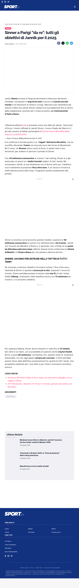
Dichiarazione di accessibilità (52, 567)
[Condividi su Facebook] (58, 43)
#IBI (24, 125)
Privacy (32, 567)
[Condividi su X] (63, 43)
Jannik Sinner (10, 396)
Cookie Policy (39, 567)
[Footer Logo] (39, 514)
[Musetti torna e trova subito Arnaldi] (12, 470)
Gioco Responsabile (11, 551)
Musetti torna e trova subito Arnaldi (34, 466)
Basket (30, 529)
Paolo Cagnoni (9, 44)
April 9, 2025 (37, 138)
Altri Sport (31, 532)
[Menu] (75, 7)
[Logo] (12, 6)
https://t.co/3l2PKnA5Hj (15, 134)
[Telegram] (8, 2)
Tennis (8, 28)
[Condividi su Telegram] (71, 43)
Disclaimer (8, 548)
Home (6, 24)
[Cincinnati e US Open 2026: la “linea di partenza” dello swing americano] (12, 457)
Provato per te (56, 532)
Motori (54, 529)
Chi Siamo (8, 541)
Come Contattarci (10, 544)
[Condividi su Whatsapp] (67, 43)
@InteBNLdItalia (62, 131)
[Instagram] (5, 2)
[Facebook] (3, 2)
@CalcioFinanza (47, 131)
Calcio (7, 529)
